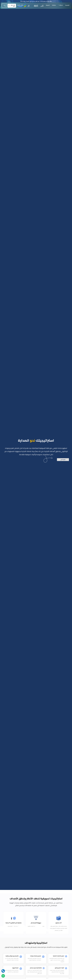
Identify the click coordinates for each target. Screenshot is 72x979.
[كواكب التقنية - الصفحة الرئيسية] (21, 5)
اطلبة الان (62, 460)
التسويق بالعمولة (36, 5)
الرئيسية (67, 5)
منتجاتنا (54, 5)
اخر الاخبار (42, 5)
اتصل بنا (5, 5)
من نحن (29, 5)
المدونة (48, 5)
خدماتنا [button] (61, 5)
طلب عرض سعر (13, 5)
